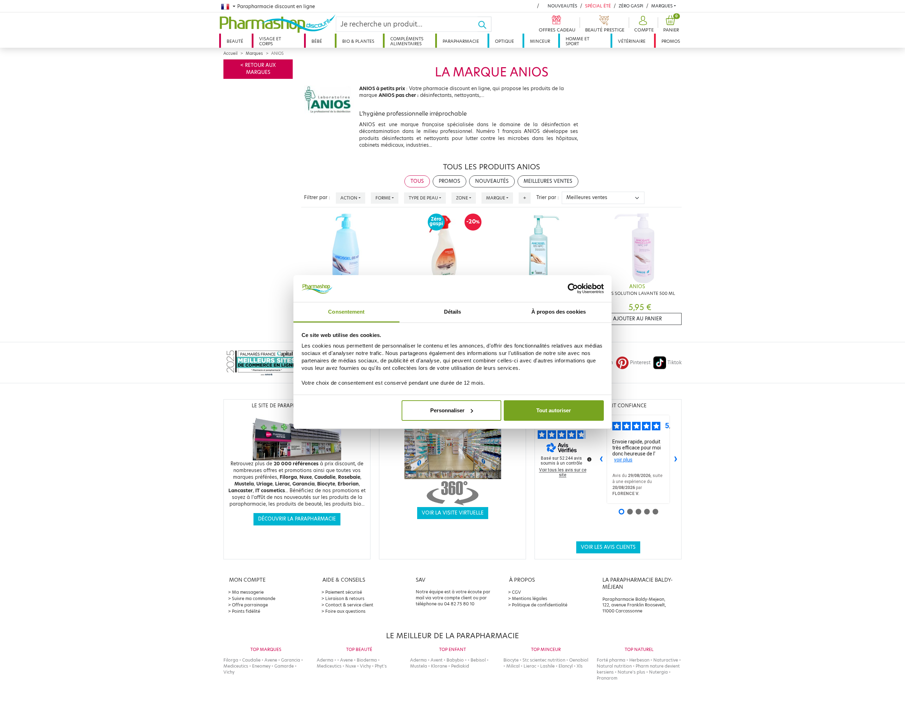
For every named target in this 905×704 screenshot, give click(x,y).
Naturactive (665, 660)
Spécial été (598, 6)
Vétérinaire (632, 41)
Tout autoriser (553, 410)
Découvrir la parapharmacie (297, 519)
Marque (495, 198)
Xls (580, 666)
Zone (462, 198)
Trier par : (547, 197)
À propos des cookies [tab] (558, 312)
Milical (513, 666)
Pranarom (607, 678)
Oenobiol (578, 660)
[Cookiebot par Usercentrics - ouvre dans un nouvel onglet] (573, 288)
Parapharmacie (461, 41)
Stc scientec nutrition (543, 660)
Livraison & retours (344, 598)
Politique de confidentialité (539, 605)
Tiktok (674, 362)
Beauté (235, 41)
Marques (662, 6)
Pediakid (460, 666)
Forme (383, 198)
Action (348, 198)
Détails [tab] (452, 312)
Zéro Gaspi (631, 6)
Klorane (439, 666)
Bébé (316, 41)
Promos (670, 41)
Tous (417, 181)
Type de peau (423, 198)
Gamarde (284, 666)
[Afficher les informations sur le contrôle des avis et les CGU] (589, 459)
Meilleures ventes (548, 181)
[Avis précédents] (601, 459)
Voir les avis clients (608, 547)
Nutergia (658, 672)
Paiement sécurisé (343, 592)
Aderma (325, 660)
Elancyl (566, 666)
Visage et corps (270, 41)
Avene (270, 660)
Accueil (230, 53)
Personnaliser (447, 410)
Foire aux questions (345, 611)
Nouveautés (562, 6)
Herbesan (639, 660)
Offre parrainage (250, 605)
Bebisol (478, 660)
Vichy (228, 672)
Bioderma (367, 660)
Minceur (540, 41)
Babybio (455, 660)
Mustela (418, 666)
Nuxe (350, 666)
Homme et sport (577, 41)
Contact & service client (349, 605)
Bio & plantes (358, 41)
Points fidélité (246, 611)
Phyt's (381, 666)
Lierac (530, 666)
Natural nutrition (614, 666)
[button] (643, 24)
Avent (437, 660)
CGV (516, 592)
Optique (504, 41)
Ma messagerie (248, 592)
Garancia (290, 660)
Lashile (547, 666)
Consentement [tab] (346, 312)
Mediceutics (235, 666)
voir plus (623, 459)
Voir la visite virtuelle (453, 513)
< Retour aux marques (258, 69)
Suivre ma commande (253, 598)
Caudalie (251, 660)
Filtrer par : (317, 197)
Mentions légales (529, 598)
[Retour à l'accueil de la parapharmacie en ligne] (277, 23)
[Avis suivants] (676, 459)
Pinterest (640, 362)
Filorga (230, 660)
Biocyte (511, 660)
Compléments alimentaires (407, 41)
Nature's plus (631, 672)
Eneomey (261, 666)
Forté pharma (611, 660)
